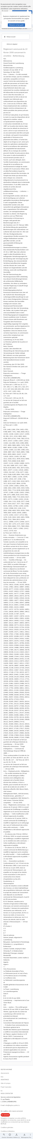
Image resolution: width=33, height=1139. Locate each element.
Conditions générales (7, 1127)
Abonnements (5, 1073)
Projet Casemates (6, 1087)
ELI (2, 1091)
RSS (2, 1077)
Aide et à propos (5, 1083)
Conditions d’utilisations (8, 1131)
